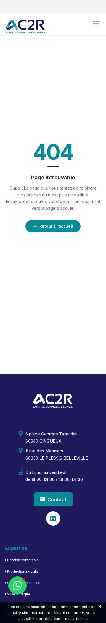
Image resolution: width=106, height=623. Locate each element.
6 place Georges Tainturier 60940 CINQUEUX (51, 437)
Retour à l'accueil (56, 226)
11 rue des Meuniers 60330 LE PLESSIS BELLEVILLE (56, 454)
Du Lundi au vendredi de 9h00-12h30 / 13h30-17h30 (54, 476)
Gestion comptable (22, 560)
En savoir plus (75, 618)
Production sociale (22, 571)
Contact (56, 499)
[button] (17, 585)
